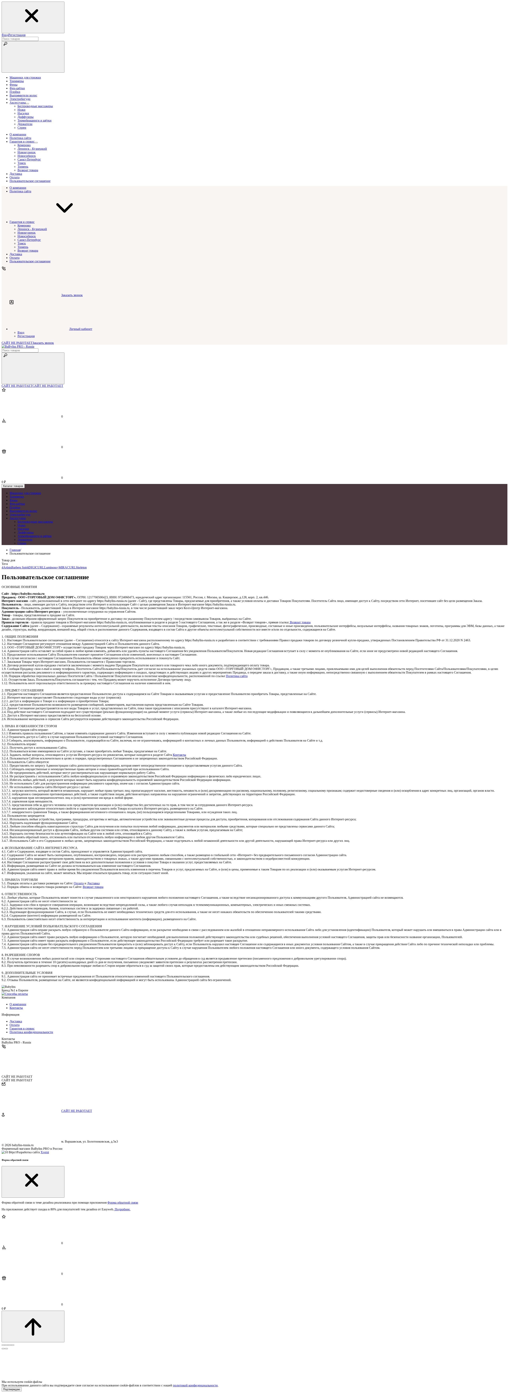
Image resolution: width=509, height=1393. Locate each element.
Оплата (14, 257)
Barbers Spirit (20, 567)
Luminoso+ (51, 567)
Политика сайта (20, 191)
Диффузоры (25, 117)
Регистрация (16, 35)
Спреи (21, 127)
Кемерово (24, 145)
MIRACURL (67, 567)
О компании (18, 187)
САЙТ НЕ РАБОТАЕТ (17, 343)
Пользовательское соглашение (30, 261)
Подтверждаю (11, 1389)
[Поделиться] (6, 1345)
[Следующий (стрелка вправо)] (6, 1348)
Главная (15, 550)
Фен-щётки (17, 503)
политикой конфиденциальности (195, 1385)
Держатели (24, 124)
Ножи (21, 109)
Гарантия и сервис (22, 222)
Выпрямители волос (23, 511)
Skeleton (81, 567)
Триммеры (17, 496)
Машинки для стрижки (25, 493)
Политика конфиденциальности (31, 1032)
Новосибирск (26, 156)
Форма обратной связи (122, 1202)
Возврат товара (27, 170)
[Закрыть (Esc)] (3, 1345)
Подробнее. (122, 1209)
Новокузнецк (26, 152)
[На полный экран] (9, 1345)
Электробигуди (20, 514)
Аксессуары (18, 518)
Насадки (23, 113)
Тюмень (22, 166)
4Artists (6, 567)
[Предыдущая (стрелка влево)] (3, 1348)
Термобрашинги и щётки (34, 120)
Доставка (16, 254)
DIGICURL (36, 567)
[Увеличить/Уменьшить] (12, 1345)
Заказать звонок (43, 343)
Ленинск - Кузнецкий (32, 148)
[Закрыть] (33, 1182)
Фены (13, 500)
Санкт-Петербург (29, 159)
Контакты (179, 754)
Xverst (45, 1152)
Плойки (15, 507)
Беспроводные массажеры (35, 106)
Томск (21, 163)
